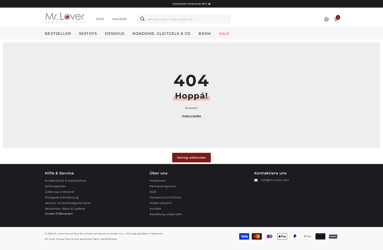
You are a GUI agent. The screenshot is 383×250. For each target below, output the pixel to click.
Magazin (119, 19)
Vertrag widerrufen (191, 157)
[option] (191, 4)
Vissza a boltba (191, 115)
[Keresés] (184, 18)
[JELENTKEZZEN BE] (326, 19)
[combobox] (188, 18)
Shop (100, 19)
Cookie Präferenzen (59, 213)
